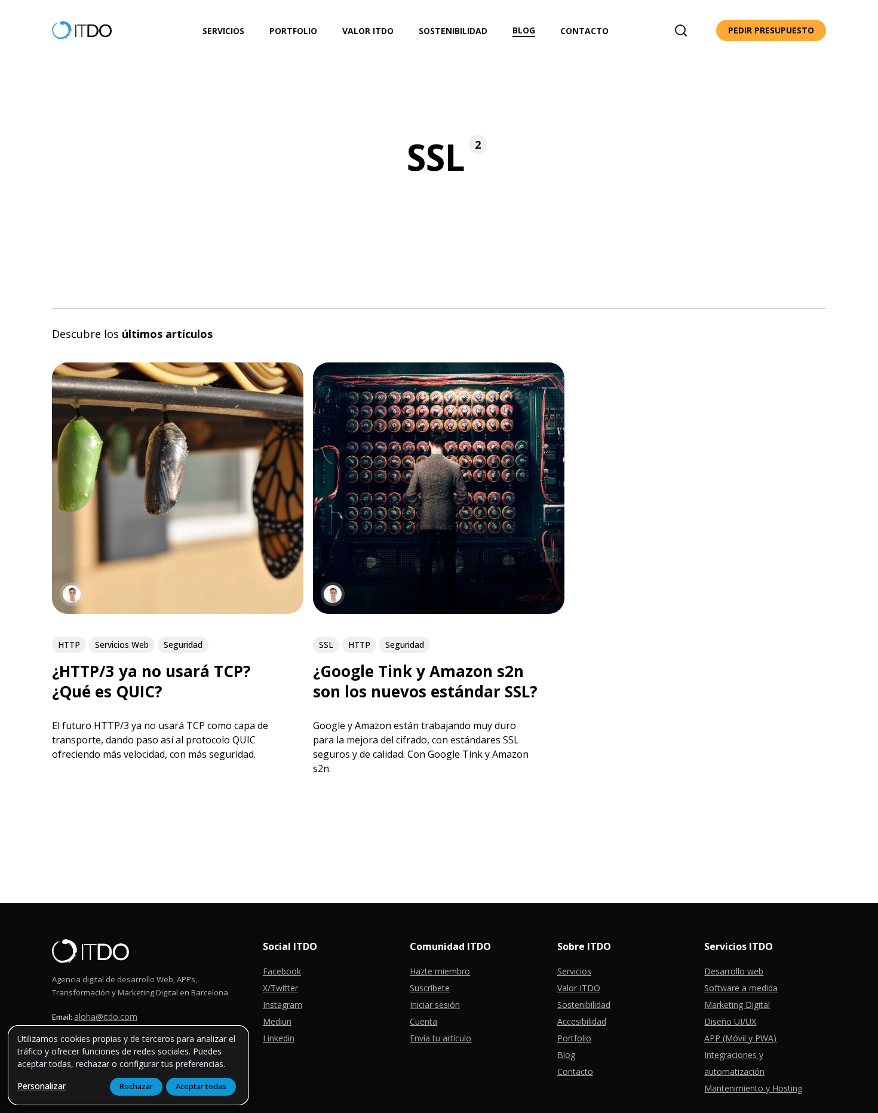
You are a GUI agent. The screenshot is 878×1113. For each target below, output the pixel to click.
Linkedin (278, 1038)
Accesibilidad (581, 1021)
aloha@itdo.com (105, 1016)
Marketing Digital (737, 1004)
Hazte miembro (440, 971)
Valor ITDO (578, 988)
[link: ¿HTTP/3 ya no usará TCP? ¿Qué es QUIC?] (177, 610)
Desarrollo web (733, 971)
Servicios (574, 971)
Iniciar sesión (435, 1004)
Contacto (575, 1071)
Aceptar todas (201, 1086)
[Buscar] (681, 30)
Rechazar (136, 1086)
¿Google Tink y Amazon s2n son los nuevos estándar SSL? (425, 681)
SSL (326, 644)
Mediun (277, 1021)
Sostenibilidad (583, 1004)
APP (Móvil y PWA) (740, 1038)
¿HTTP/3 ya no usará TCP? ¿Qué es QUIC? (151, 681)
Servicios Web (122, 644)
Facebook (282, 971)
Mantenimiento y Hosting (753, 1088)
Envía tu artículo (440, 1038)
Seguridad (183, 644)
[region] (128, 1065)
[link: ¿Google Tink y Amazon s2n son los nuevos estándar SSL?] (438, 610)
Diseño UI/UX (730, 1021)
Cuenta (423, 1021)
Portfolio (574, 1038)
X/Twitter (280, 988)
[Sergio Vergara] (72, 595)
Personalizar (41, 1086)
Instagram (282, 1004)
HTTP (69, 644)
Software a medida (741, 988)
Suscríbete (430, 988)
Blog (566, 1054)
